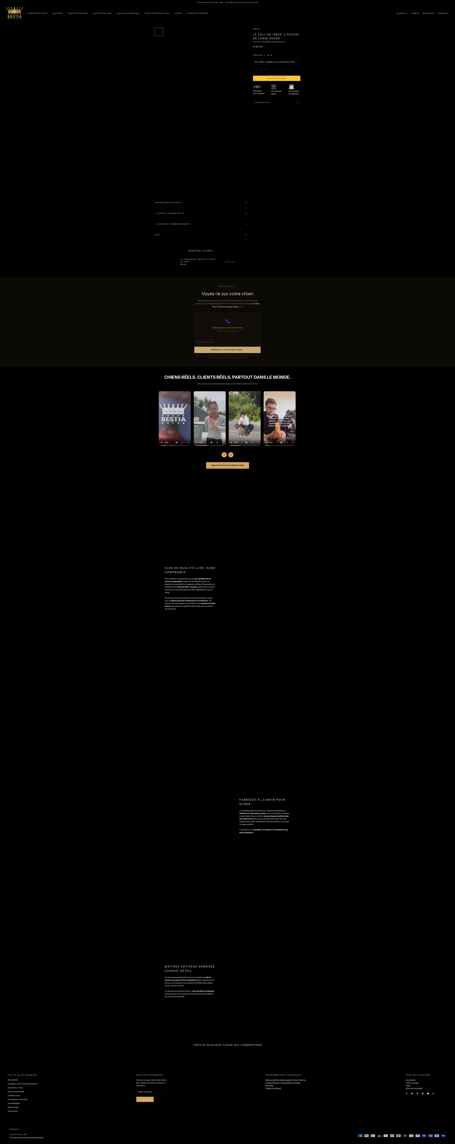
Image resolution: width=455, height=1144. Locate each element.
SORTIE (178, 13)
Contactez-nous (14, 1095)
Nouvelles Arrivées (128, 13)
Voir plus (230, 262)
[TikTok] (433, 1093)
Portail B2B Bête (14, 1103)
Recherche (428, 13)
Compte (415, 13)
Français (401, 13)
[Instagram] (417, 1093)
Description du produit (168, 202)
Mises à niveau (13, 1107)
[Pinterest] (271, 55)
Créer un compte (412, 1083)
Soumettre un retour (15, 1088)
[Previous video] (224, 454)
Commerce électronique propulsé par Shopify (26, 1138)
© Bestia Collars (18, 1134)
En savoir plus (262, 102)
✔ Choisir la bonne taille (169, 213)
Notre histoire (13, 1080)
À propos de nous (38, 13)
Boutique (58, 13)
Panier (408, 1085)
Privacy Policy (13, 1111)
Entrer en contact (198, 13)
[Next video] (230, 454)
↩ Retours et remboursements (172, 224)
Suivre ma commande (16, 1092)
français (14, 1129)
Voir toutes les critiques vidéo (227, 465)
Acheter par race (78, 13)
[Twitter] (268, 55)
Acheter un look (102, 13)
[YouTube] (428, 1093)
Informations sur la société (17, 1099)
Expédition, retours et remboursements (22, 1084)
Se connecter (411, 1080)
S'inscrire (145, 1099)
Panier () (443, 13)
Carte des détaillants (157, 13)
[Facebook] (265, 55)
